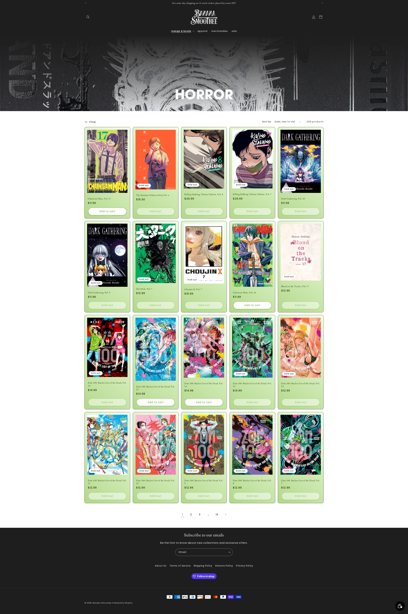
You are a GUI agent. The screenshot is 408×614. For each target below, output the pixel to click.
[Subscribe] (229, 552)
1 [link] (182, 514)
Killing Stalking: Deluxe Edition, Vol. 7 (252, 194)
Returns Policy (224, 565)
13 (217, 514)
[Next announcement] (322, 3)
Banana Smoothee (102, 603)
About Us (160, 565)
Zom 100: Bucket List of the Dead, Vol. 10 (155, 482)
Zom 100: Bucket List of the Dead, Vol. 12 (300, 385)
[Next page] (225, 514)
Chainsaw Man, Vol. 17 (99, 198)
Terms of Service (180, 565)
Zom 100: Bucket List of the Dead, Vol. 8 (252, 482)
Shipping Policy (203, 565)
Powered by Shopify (122, 603)
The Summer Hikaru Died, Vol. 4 (152, 195)
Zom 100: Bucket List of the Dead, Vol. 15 (155, 388)
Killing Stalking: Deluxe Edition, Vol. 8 (203, 194)
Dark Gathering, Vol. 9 (99, 292)
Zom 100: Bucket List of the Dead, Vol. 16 (107, 384)
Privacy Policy (244, 565)
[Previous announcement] (85, 3)
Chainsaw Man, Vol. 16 (244, 292)
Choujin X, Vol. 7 (193, 289)
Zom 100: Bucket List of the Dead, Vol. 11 (107, 482)
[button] (87, 17)
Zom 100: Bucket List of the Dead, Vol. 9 (203, 482)
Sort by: (266, 121)
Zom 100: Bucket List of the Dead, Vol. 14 (203, 385)
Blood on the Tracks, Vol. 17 (295, 286)
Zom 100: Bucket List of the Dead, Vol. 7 (300, 482)
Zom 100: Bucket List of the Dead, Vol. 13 (252, 385)
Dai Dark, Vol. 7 (144, 288)
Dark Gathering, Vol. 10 (293, 198)
